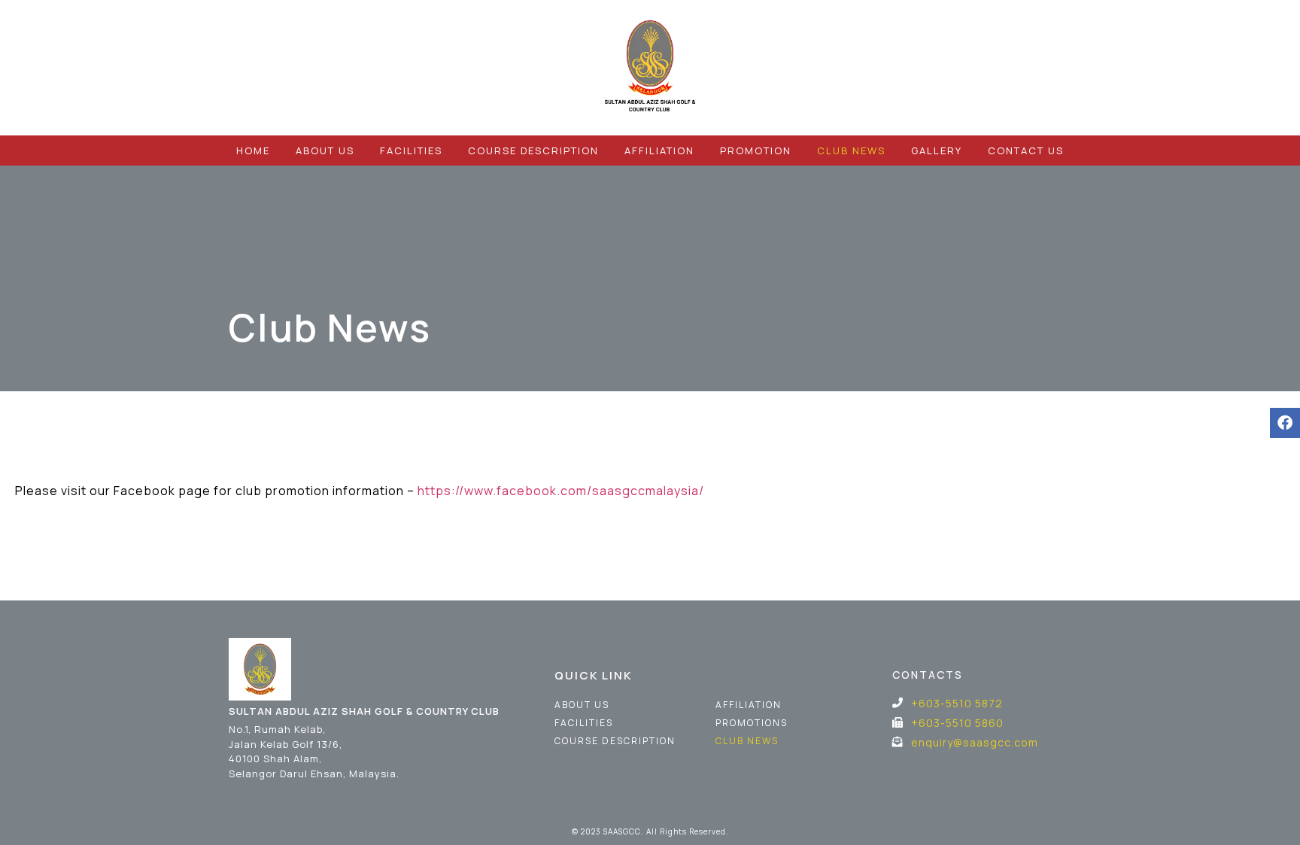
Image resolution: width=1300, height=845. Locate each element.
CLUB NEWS (851, 150)
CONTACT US (1026, 150)
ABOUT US (325, 150)
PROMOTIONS (751, 722)
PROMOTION (755, 150)
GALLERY (936, 150)
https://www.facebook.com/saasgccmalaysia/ (561, 490)
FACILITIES (411, 150)
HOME (253, 150)
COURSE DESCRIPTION (533, 150)
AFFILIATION (659, 150)
